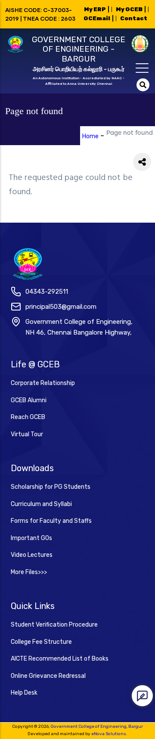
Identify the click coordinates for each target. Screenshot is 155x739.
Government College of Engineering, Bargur (96, 726)
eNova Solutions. (109, 733)
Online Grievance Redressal (48, 676)
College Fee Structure (41, 642)
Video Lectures (32, 555)
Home (90, 136)
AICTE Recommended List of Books (59, 658)
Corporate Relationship (43, 383)
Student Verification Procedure (54, 624)
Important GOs (31, 538)
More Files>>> (29, 572)
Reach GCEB (28, 417)
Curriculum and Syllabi (41, 504)
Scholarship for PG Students (50, 487)
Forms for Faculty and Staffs (51, 521)
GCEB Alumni (28, 400)
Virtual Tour (27, 434)
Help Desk (24, 692)
